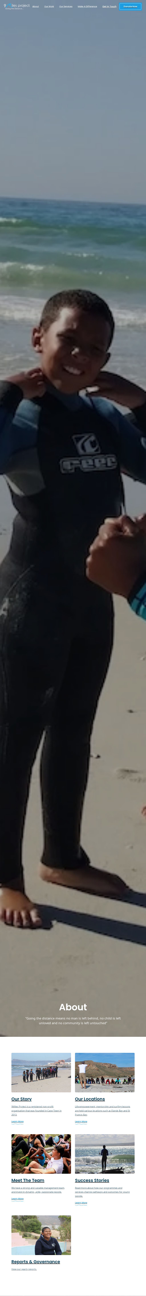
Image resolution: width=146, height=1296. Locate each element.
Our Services (65, 6)
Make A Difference (87, 6)
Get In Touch (109, 6)
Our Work (49, 6)
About (35, 6)
